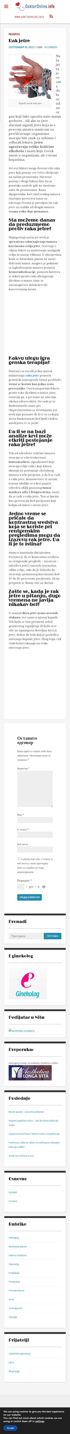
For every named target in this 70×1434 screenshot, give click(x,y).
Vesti (11, 1299)
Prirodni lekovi (16, 1290)
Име (20, 814)
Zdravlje (13, 1317)
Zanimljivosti (15, 1308)
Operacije (14, 1264)
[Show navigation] (6, 6)
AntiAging (14, 1237)
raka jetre (32, 375)
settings (39, 1421)
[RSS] (51, 17)
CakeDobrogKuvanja (20, 1353)
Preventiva (14, 34)
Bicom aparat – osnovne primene (26, 1111)
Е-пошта (23, 829)
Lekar (39, 47)
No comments (51, 47)
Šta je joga (14, 1371)
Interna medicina (18, 1255)
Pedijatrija (14, 1273)
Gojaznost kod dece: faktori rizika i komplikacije (34, 1133)
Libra (11, 1362)
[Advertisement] (39, 325)
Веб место (22, 844)
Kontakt (13, 1192)
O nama (13, 1201)
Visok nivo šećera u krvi (21, 1155)
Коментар (23, 768)
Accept (10, 1428)
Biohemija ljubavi (18, 1246)
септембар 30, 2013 (21, 47)
